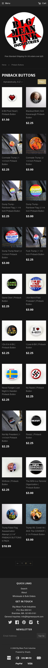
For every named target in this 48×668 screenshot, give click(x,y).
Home (4, 65)
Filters (41, 82)
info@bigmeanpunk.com (32, 616)
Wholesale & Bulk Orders (24, 596)
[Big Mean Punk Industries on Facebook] (17, 622)
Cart (44, 3)
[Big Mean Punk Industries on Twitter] (10, 622)
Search (24, 588)
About (24, 592)
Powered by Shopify (23, 652)
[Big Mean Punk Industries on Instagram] (31, 622)
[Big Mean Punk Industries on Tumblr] (38, 622)
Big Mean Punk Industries (26, 648)
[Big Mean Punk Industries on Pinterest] (24, 622)
